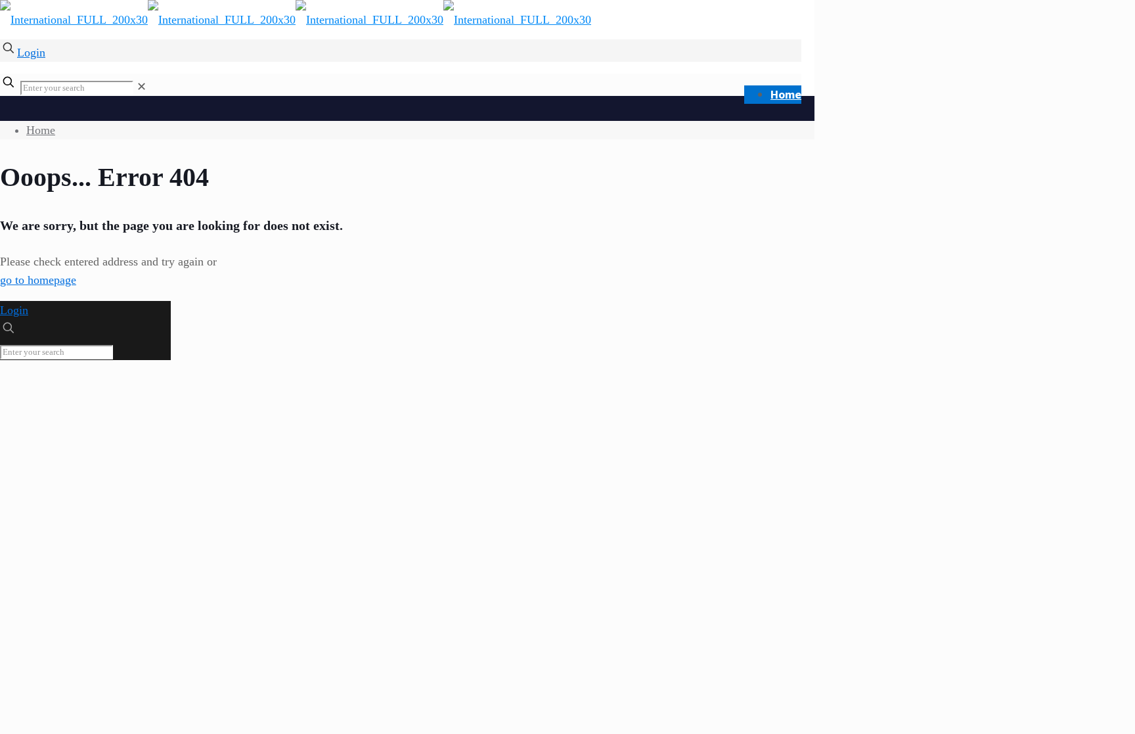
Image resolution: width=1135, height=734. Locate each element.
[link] (141, 86)
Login (31, 52)
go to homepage (38, 280)
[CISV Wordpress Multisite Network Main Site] (295, 19)
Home (40, 130)
